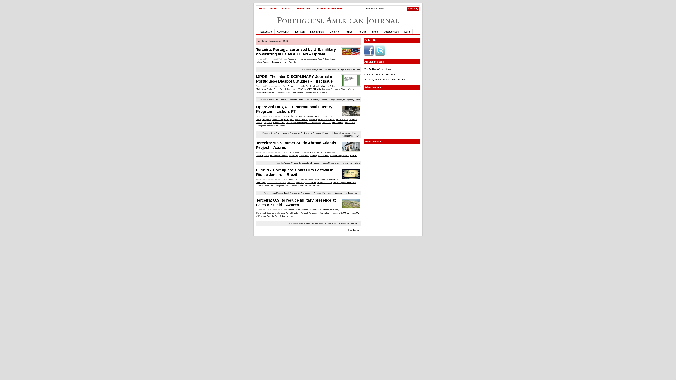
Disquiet (310, 116)
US (357, 213)
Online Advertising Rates (330, 9)
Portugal (362, 31)
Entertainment (317, 31)
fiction (276, 89)
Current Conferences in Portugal (379, 74)
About (273, 9)
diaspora (325, 86)
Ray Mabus (324, 213)
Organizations (345, 133)
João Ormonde (273, 213)
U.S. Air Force (349, 213)
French (283, 89)
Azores (291, 59)
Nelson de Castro (324, 183)
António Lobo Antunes (297, 116)
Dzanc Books (277, 119)
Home (262, 9)
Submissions (303, 9)
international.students (279, 155)
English (270, 89)
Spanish (323, 92)
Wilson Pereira (314, 186)
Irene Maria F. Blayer (265, 92)
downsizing (312, 59)
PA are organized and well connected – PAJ (385, 79)
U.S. (340, 213)
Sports (375, 31)
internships (293, 155)
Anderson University (296, 86)
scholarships (272, 126)
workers (289, 216)
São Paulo (302, 186)
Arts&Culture (265, 31)
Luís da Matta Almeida (276, 183)
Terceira (292, 62)
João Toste (304, 155)
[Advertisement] (392, 114)
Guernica (313, 119)
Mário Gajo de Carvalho (306, 183)
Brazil (290, 179)
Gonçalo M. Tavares (299, 119)
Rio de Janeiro (291, 186)
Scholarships (347, 136)
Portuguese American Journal (338, 20)
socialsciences (312, 92)
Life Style (334, 31)
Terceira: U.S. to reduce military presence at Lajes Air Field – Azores (296, 202)
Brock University (313, 86)
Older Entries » (354, 230)
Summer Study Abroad (339, 155)
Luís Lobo (291, 183)
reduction (284, 62)
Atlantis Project (294, 152)
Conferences (303, 100)
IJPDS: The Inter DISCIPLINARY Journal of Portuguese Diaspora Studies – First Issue (294, 78)
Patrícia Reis (350, 123)
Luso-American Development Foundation (303, 123)
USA (258, 216)
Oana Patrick (337, 123)
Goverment (261, 213)
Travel (357, 136)
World (407, 31)
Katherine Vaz (279, 123)
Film (324, 193)
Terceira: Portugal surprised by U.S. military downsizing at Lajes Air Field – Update (296, 51)
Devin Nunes (300, 59)
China (297, 210)
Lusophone (326, 123)
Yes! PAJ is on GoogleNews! (377, 69)
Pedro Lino (268, 186)
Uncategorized (391, 31)
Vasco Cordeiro (267, 216)
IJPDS (300, 89)
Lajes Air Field (287, 213)
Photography (348, 100)
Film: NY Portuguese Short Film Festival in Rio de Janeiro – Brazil (294, 172)
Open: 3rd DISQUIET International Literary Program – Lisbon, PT (294, 109)
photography (280, 92)
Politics (348, 31)
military (259, 62)
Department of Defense (319, 210)
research (301, 92)
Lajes (332, 59)
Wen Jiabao (280, 216)
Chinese (304, 210)
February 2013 (262, 155)
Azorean (305, 152)
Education (299, 31)
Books (283, 100)
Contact (287, 9)
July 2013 (268, 123)
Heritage (340, 69)
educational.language (326, 152)
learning (313, 155)
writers (282, 126)
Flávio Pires (334, 179)
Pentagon (267, 62)
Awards (286, 133)
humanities (291, 89)
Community (283, 31)
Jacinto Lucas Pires (326, 119)
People (339, 100)
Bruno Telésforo (300, 179)
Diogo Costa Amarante (318, 179)
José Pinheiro (323, 59)
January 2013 (342, 119)
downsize (334, 210)
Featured (332, 69)
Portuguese (291, 92)
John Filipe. (261, 183)
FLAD (286, 119)
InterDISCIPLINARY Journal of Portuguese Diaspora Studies (330, 89)
